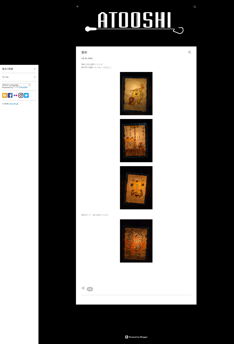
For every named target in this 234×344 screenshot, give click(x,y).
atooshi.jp (13, 104)
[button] (189, 53)
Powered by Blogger (137, 337)
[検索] (194, 7)
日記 (90, 289)
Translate (23, 87)
